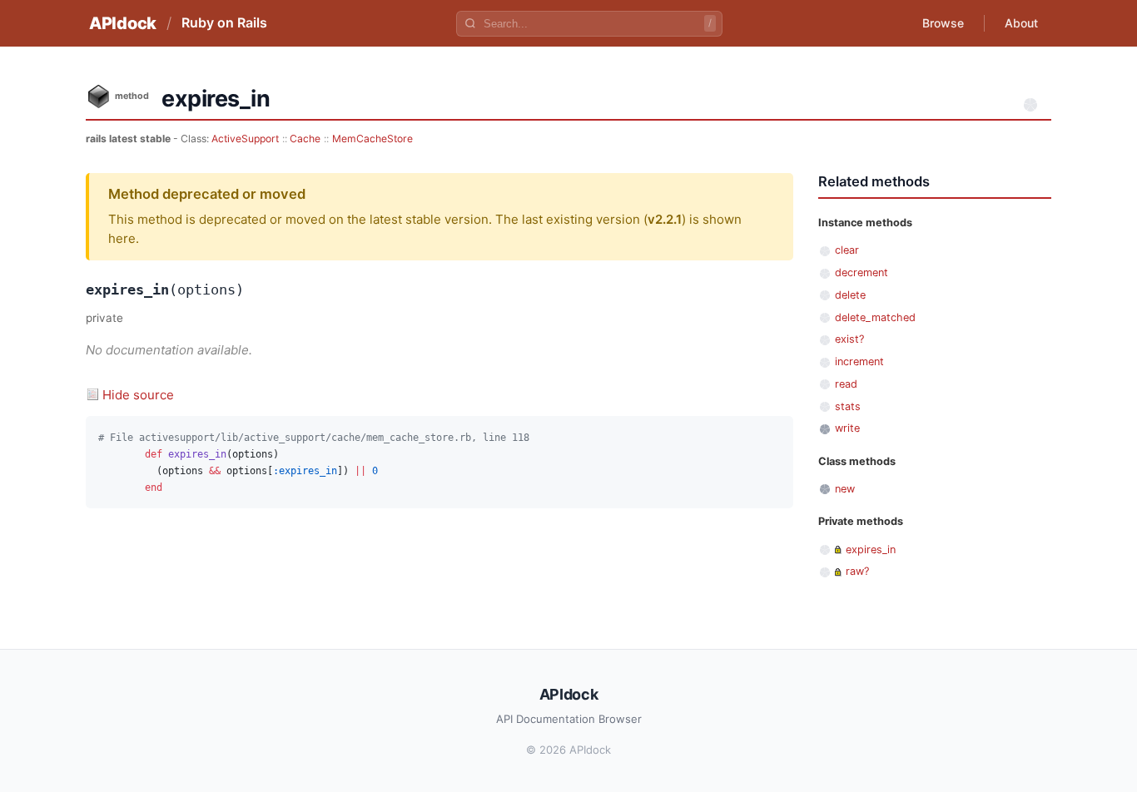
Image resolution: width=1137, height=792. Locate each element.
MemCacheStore (372, 138)
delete (850, 295)
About (1021, 23)
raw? (857, 571)
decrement (861, 272)
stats (848, 406)
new (845, 489)
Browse (943, 23)
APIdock (122, 23)
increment (859, 361)
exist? (849, 339)
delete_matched (875, 317)
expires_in (871, 549)
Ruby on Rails (224, 22)
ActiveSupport (245, 138)
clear (847, 250)
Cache (305, 138)
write (847, 428)
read (846, 384)
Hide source (138, 395)
